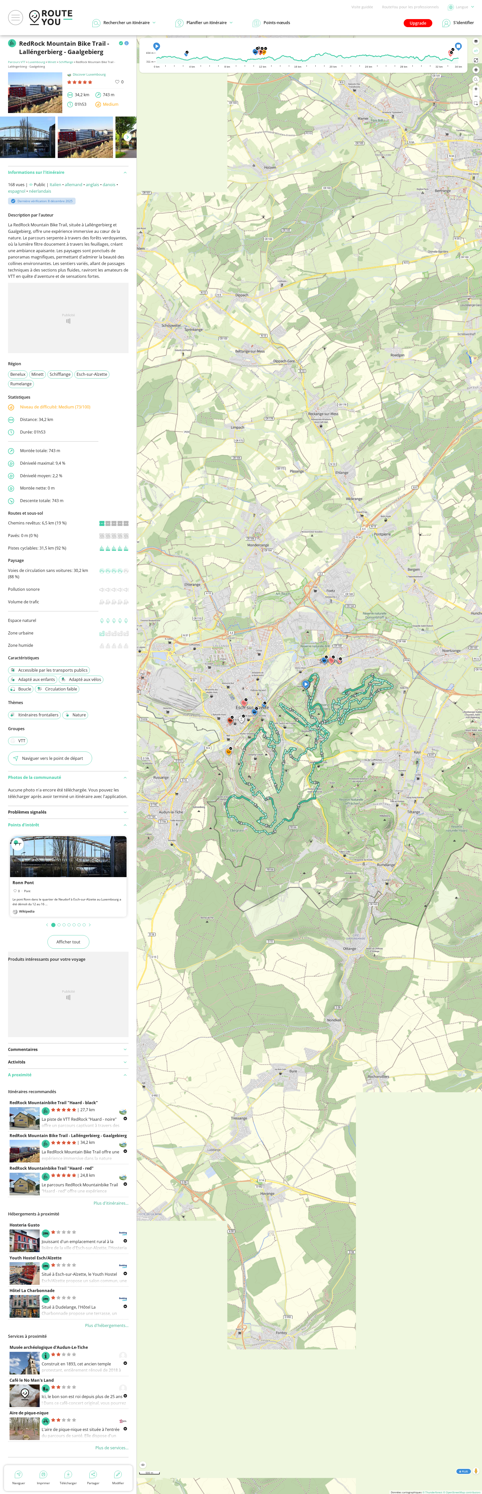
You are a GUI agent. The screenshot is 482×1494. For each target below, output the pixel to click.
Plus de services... (112, 1448)
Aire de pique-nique (29, 1413)
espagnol (16, 191)
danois (109, 184)
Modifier (118, 1483)
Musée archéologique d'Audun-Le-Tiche (49, 1347)
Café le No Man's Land (32, 1380)
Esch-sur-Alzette (92, 374)
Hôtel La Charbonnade (32, 1290)
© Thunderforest (432, 1492)
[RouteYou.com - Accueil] (50, 17)
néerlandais (40, 191)
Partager (93, 1483)
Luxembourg (36, 62)
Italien (55, 184)
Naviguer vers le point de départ (52, 758)
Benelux (17, 374)
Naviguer (18, 1483)
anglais (92, 184)
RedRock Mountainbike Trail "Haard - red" (52, 1168)
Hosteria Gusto (25, 1225)
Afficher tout (68, 942)
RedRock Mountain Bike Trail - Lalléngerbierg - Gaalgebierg (68, 1135)
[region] (309, 764)
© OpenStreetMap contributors (461, 1492)
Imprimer (43, 1483)
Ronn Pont (23, 882)
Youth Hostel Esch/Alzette (36, 1258)
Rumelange (21, 384)
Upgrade (418, 23)
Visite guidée (362, 7)
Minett (52, 62)
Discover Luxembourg (89, 74)
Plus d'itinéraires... (111, 1203)
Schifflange (66, 62)
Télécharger (68, 1483)
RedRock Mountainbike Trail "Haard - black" (54, 1102)
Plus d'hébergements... (107, 1325)
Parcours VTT (16, 62)
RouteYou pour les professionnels (410, 7)
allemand (73, 184)
